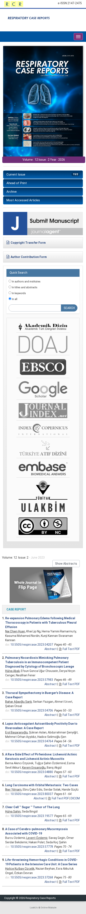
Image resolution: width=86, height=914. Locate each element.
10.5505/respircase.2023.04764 (31, 741)
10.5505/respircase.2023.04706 (31, 710)
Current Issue (42, 174)
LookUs (34, 907)
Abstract (50, 649)
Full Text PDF (71, 649)
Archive (11, 192)
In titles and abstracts (24, 287)
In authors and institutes (25, 281)
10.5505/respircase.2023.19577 (31, 816)
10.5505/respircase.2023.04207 (31, 644)
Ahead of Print (16, 183)
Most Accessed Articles (23, 200)
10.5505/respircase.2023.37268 (31, 877)
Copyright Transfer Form (28, 242)
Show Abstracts (66, 563)
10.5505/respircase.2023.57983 (31, 679)
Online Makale (48, 907)
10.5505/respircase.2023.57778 (31, 846)
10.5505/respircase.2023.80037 (31, 794)
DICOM (75, 798)
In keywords (18, 293)
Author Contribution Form (29, 257)
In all (14, 299)
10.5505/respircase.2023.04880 (31, 772)
